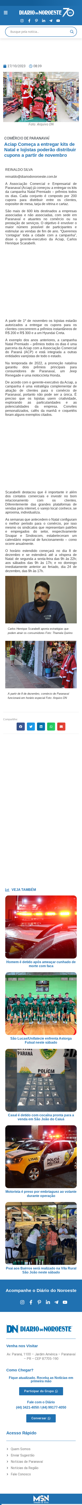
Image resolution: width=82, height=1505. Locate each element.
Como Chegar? (19, 1370)
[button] (21, 727)
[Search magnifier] (72, 32)
